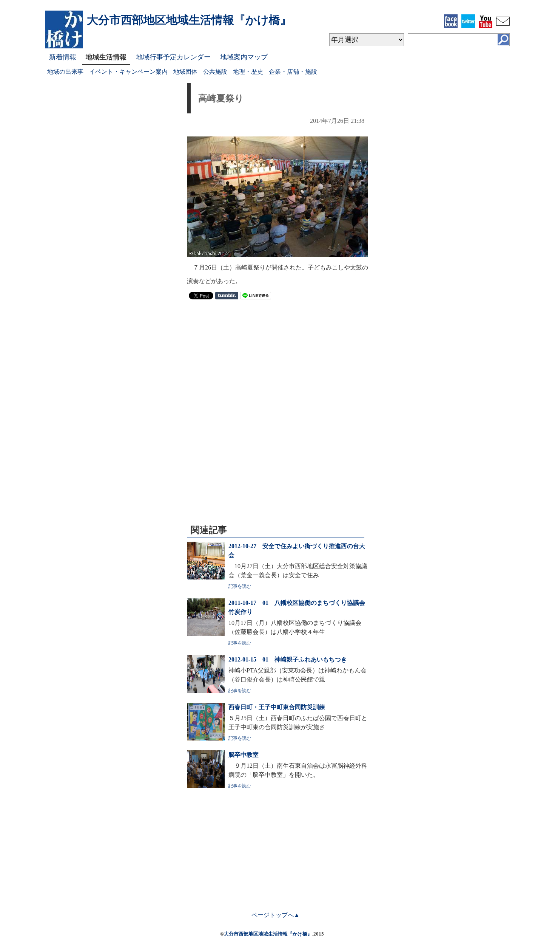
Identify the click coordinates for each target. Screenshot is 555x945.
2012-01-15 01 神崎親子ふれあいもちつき (287, 659)
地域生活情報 (106, 57)
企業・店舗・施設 (293, 71)
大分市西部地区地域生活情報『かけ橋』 (268, 934)
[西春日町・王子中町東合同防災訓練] (206, 738)
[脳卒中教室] (206, 786)
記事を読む (239, 586)
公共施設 (215, 71)
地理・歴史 (248, 71)
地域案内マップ (244, 57)
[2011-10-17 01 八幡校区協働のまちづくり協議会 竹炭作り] (206, 634)
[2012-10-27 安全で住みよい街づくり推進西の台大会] (206, 577)
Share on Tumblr (226, 295)
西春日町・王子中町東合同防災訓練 (276, 707)
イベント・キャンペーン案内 (128, 71)
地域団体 (185, 71)
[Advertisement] (277, 360)
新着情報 (62, 57)
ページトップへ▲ (275, 915)
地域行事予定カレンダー (173, 57)
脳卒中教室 (243, 754)
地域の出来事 (65, 71)
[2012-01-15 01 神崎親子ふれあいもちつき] (206, 691)
